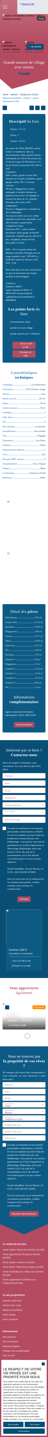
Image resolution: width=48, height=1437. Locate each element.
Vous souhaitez (9, 811)
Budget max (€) (12, 1125)
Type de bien (9, 1110)
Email (7, 790)
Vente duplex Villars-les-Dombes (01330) (23, 1249)
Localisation (8, 1117)
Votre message (12, 819)
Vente (5, 94)
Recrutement (9, 1337)
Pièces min (10, 1138)
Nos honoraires (10, 1341)
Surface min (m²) (13, 1131)
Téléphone (10, 798)
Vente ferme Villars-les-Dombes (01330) (23, 1267)
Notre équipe (9, 1314)
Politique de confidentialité (16, 1351)
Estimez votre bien (12, 1300)
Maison (14, 94)
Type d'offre (8, 1104)
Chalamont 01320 (29, 94)
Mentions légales (11, 1346)
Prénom (9, 776)
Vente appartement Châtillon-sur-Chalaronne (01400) (19, 1281)
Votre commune (13, 805)
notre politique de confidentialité (30, 1419)
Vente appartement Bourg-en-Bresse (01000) (21, 1256)
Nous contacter (10, 1319)
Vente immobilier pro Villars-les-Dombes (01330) (23, 1273)
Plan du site (9, 1355)
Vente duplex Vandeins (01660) (19, 1262)
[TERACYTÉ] (32, 7)
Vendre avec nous (12, 1305)
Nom (7, 783)
